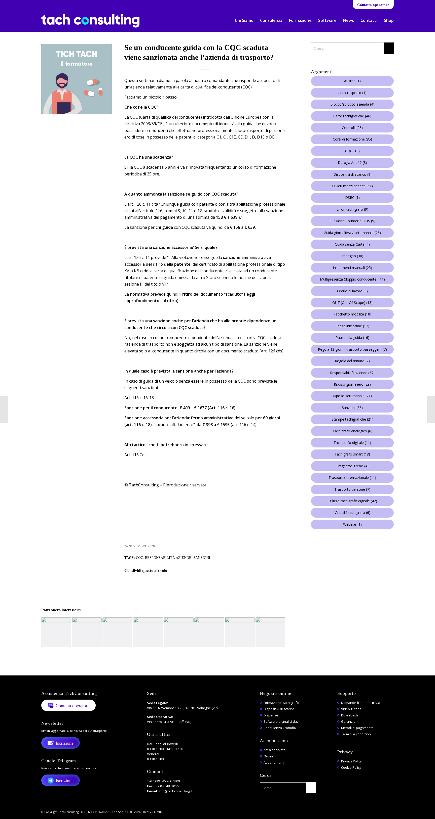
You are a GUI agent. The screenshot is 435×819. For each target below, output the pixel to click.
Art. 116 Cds (135, 455)
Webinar (352, 524)
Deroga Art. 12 (352, 162)
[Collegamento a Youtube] (57, 4)
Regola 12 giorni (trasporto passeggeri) (352, 349)
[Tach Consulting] (90, 23)
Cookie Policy (351, 767)
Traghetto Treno (352, 466)
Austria (352, 80)
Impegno (352, 255)
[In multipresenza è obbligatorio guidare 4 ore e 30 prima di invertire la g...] (4, 409)
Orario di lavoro (352, 291)
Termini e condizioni (356, 734)
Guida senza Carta (352, 244)
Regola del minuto (352, 360)
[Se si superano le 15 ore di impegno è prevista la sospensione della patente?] (209, 632)
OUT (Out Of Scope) (352, 302)
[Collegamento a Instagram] (80, 4)
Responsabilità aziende (168, 558)
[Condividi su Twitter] (145, 585)
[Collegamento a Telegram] (73, 4)
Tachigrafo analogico (352, 431)
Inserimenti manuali (352, 267)
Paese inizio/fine (352, 326)
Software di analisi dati (281, 721)
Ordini (268, 756)
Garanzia (348, 721)
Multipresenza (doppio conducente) (352, 279)
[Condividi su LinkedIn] (173, 585)
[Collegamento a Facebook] (42, 4)
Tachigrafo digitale (352, 442)
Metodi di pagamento (357, 727)
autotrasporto (352, 92)
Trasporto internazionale (352, 477)
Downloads (349, 715)
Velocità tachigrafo (352, 512)
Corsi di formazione (352, 139)
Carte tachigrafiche (352, 116)
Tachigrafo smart (352, 454)
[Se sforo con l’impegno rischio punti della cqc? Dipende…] (431, 409)
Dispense (271, 715)
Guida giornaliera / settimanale (352, 232)
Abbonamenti (274, 762)
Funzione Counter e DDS (352, 220)
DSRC (352, 197)
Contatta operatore (373, 5)
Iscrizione (65, 743)
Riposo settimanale (352, 395)
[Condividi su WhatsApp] (159, 585)
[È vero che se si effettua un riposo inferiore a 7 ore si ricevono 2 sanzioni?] (87, 632)
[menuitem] (244, 20)
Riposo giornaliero (352, 384)
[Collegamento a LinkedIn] (50, 4)
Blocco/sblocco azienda (352, 104)
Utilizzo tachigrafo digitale (352, 500)
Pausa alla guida (352, 337)
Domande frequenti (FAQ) (360, 702)
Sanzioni (201, 558)
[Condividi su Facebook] (131, 585)
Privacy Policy (351, 761)
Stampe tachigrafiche (352, 419)
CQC (139, 558)
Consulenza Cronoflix (280, 727)
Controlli (352, 127)
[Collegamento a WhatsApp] (65, 4)
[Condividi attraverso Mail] (187, 585)
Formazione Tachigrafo (281, 702)
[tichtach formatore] (76, 79)
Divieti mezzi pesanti (352, 186)
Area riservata (274, 750)
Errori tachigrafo (352, 209)
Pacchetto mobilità (352, 314)
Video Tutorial (351, 709)
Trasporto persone (352, 489)
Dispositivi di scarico (352, 174)
